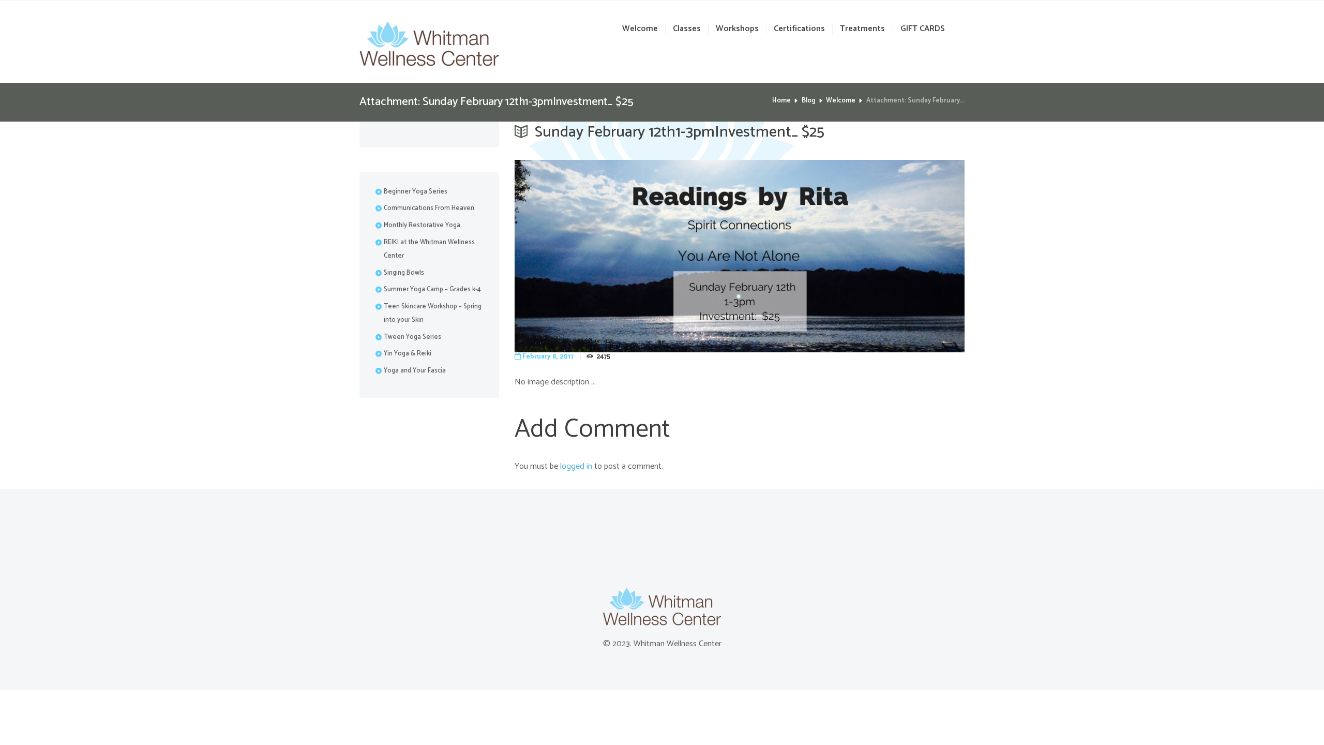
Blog (809, 101)
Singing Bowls (404, 272)
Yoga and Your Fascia (415, 370)
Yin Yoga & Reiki (407, 353)
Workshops (737, 29)
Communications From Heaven (429, 208)
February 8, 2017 (548, 356)
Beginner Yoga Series (415, 191)
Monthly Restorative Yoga (422, 225)
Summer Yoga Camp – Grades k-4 (432, 289)
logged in (576, 466)
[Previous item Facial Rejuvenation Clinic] (627, 256)
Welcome (640, 29)
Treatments (862, 29)
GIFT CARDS (922, 29)
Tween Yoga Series (412, 337)
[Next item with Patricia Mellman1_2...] (852, 256)
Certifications (799, 29)
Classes (687, 29)
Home (781, 101)
